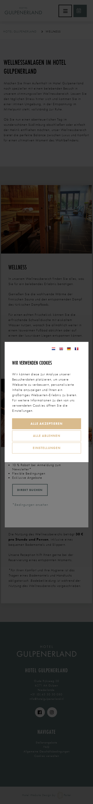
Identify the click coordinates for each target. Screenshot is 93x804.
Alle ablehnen (46, 436)
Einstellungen (47, 448)
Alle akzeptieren (46, 423)
